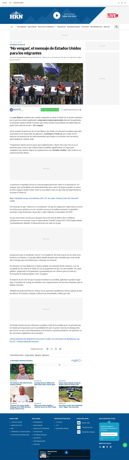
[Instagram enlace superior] (125, 3)
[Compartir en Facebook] (47, 349)
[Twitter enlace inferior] (100, 447)
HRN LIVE (106, 27)
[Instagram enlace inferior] (111, 447)
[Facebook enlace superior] (122, 3)
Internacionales (18, 42)
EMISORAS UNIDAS (18, 2)
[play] (66, 452)
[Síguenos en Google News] (60, 349)
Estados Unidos (29, 355)
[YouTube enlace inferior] (104, 447)
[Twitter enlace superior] (119, 3)
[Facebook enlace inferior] (107, 447)
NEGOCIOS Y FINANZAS (46, 27)
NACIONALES (32, 27)
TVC (10, 2)
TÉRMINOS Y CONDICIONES (20, 431)
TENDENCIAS (61, 27)
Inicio (11, 42)
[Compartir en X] (56, 349)
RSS (12, 428)
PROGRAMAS (21, 27)
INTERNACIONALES (73, 27)
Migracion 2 (45, 355)
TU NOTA (4, 2)
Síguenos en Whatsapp (51, 109)
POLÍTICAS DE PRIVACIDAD (20, 435)
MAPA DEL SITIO (16, 425)
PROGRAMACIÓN (96, 27)
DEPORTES (85, 27)
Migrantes (38, 355)
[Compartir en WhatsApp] (51, 349)
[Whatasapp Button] (125, 445)
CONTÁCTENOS (16, 422)
